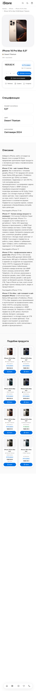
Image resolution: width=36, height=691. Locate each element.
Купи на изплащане (19, 78)
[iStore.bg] (7, 3)
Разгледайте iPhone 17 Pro (12, 290)
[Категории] (12, 686)
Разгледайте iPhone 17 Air (12, 211)
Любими (10, 83)
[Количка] (32, 3)
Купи (10, 371)
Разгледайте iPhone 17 (10, 249)
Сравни (19, 83)
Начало (4, 8)
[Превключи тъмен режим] (27, 3)
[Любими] (23, 686)
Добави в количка (25, 73)
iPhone (11, 8)
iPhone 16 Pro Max (21, 8)
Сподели (28, 83)
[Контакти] (29, 686)
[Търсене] (22, 3)
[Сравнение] (18, 686)
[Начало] (6, 686)
